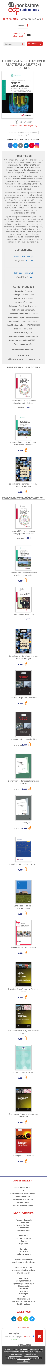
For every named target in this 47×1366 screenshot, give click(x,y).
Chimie (24, 1241)
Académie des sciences (20, 125)
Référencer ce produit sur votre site (24, 139)
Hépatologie (23, 1286)
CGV (22, 1190)
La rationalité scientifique (23, 614)
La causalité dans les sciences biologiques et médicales (23, 401)
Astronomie (23, 1222)
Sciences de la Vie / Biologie (23, 1270)
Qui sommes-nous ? (22, 1187)
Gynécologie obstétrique (23, 1283)
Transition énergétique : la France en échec (23, 990)
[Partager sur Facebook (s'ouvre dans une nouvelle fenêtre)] (10, 145)
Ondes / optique (24, 1238)
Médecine (23, 1288)
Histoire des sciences (24, 1260)
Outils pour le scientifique (23, 1262)
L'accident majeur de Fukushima (23, 697)
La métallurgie (24, 822)
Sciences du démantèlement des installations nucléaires (23, 443)
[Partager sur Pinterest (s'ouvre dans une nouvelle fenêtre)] (32, 145)
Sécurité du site (22, 1202)
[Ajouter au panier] (39, 1336)
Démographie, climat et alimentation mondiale (23, 782)
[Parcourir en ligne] (23, 122)
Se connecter (34, 43)
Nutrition (24, 1291)
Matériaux (23, 1236)
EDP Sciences (27, 298)
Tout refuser (23, 1361)
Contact (22, 25)
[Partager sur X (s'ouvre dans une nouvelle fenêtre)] (15, 145)
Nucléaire (23, 1251)
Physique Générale (24, 1220)
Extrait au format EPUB (23, 273)
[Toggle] (29, 34)
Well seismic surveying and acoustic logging (23, 1031)
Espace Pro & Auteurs (31, 19)
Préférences (15, 1358)
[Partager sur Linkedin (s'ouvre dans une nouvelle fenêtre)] (26, 145)
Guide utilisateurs (22, 1196)
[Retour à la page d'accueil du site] (23, 8)
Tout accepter (31, 1358)
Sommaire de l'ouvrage (23, 256)
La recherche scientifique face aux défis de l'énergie (23, 485)
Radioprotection (24, 1254)
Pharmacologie (23, 1299)
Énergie (23, 1249)
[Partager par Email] (20, 145)
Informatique (23, 1227)
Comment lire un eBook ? (23, 349)
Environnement (23, 1273)
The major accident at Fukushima (23, 739)
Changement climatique (23, 1155)
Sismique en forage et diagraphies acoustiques (23, 1115)
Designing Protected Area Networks (23, 864)
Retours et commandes (23, 1205)
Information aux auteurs (22, 1199)
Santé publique (23, 1304)
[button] (37, 145)
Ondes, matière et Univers (23, 1072)
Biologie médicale (23, 1281)
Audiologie (23, 1278)
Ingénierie (23, 1243)
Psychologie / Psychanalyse (23, 1301)
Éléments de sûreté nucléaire (23, 947)
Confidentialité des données (22, 1193)
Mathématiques (23, 1230)
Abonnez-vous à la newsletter (19, 34)
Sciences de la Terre (23, 1268)
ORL (23, 1296)
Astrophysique (23, 1225)
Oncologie (23, 1293)
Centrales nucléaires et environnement (23, 907)
